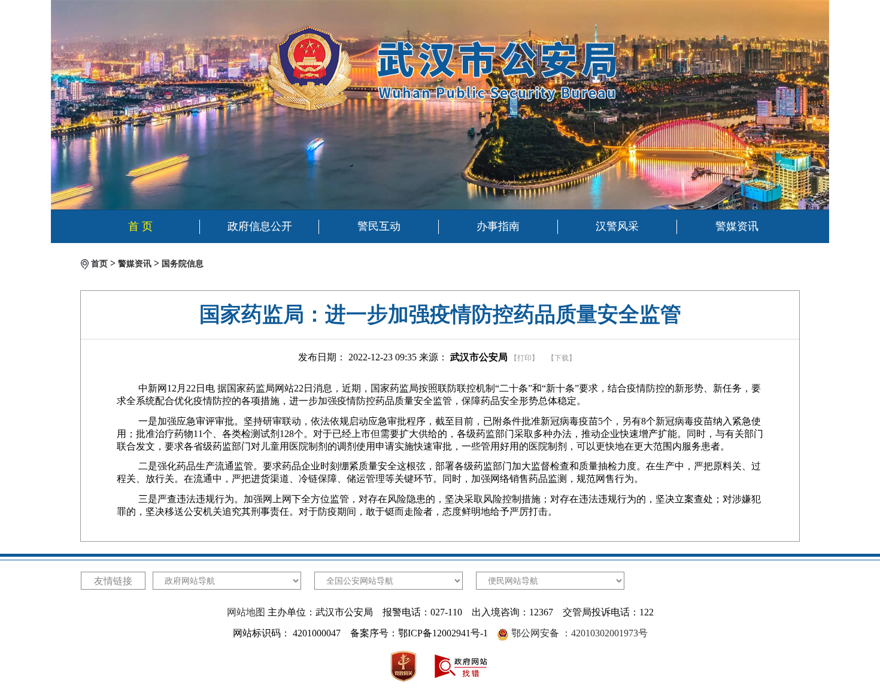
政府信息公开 (259, 226)
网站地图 (246, 612)
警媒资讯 (736, 226)
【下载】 (561, 358)
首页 (99, 263)
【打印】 (524, 358)
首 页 (140, 226)
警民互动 (378, 226)
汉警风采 (617, 226)
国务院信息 (183, 263)
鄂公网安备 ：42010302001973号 (579, 633)
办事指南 (498, 226)
